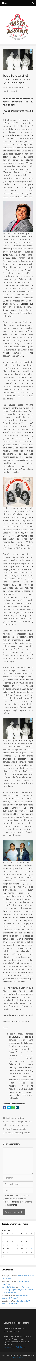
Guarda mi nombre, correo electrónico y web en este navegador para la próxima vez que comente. (18, 1200)
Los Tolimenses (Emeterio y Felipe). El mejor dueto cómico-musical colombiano (18, 1289)
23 (31, 1249)
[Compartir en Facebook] (4, 1107)
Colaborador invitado (15, 1118)
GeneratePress (18, 1358)
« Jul (3, 1262)
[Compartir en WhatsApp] (13, 1107)
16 (31, 1245)
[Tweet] (9, 1107)
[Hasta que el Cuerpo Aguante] (18, 27)
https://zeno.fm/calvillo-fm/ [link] (14, 1347)
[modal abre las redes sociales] (17, 1107)
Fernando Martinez (9, 1287)
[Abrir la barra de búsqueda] (33, 3)
